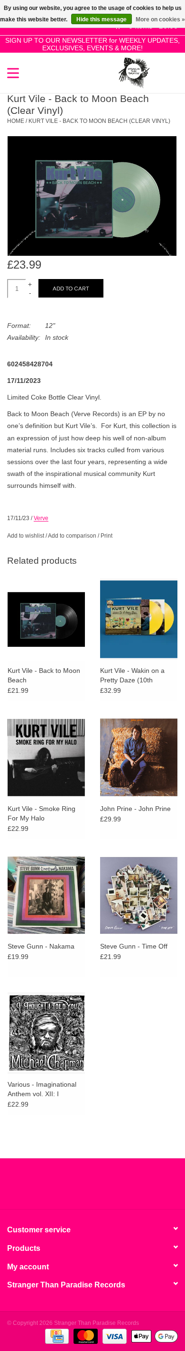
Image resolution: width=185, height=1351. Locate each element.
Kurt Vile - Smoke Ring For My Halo (41, 813)
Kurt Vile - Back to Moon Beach (44, 675)
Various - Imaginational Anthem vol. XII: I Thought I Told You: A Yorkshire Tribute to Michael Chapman (42, 1090)
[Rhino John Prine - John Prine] (139, 757)
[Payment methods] (56, 1335)
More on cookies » (160, 19)
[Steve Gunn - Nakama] (46, 895)
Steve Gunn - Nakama (41, 946)
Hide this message (101, 19)
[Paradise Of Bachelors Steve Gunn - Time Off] (139, 895)
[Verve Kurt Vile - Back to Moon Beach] (46, 619)
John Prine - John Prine (135, 808)
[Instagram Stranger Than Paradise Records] (118, 1187)
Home (15, 121)
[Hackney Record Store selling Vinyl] (163, 72)
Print (106, 535)
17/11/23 (18, 518)
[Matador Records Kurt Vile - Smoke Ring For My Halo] (46, 757)
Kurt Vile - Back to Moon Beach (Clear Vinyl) (99, 121)
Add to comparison (73, 535)
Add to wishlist (25, 535)
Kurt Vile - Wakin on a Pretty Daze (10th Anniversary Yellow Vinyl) (137, 676)
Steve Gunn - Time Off (133, 946)
